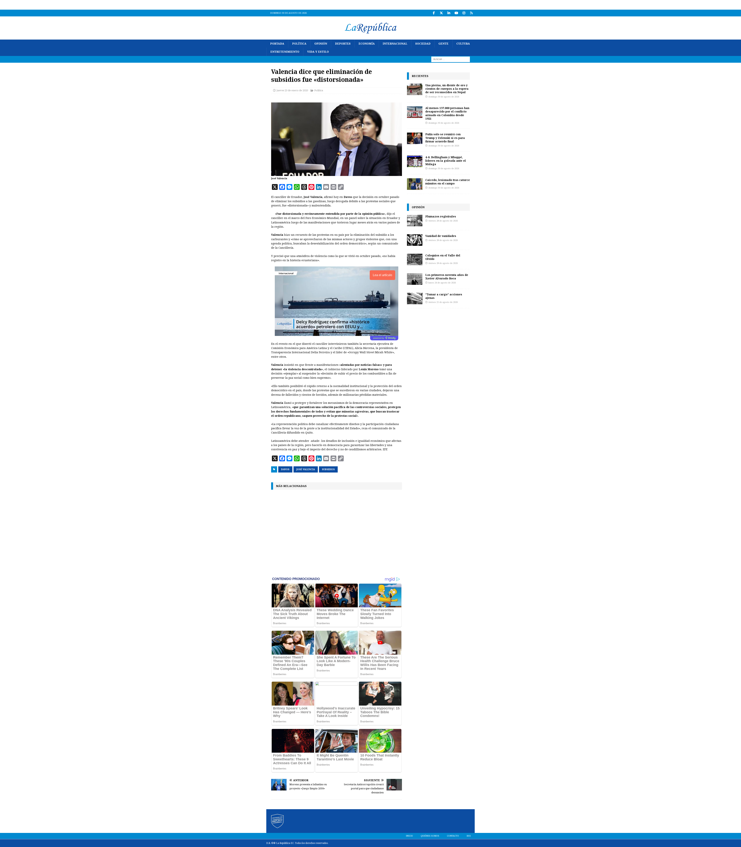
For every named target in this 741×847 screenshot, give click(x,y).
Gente (443, 43)
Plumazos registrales (440, 216)
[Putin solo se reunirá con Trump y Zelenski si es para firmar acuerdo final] (414, 138)
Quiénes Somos (430, 836)
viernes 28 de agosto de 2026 (443, 221)
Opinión (320, 43)
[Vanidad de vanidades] (414, 240)
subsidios (328, 469)
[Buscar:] (450, 59)
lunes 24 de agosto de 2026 (442, 282)
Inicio (409, 836)
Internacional (395, 43)
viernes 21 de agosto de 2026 (443, 302)
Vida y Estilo (318, 51)
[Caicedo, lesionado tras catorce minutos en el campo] (414, 184)
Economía (367, 43)
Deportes (343, 43)
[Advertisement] (336, 533)
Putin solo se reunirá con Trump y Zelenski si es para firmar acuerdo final (445, 137)
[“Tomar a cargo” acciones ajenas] (414, 298)
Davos (285, 469)
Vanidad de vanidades (440, 236)
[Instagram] (463, 13)
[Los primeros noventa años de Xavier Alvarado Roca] (414, 279)
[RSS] (471, 13)
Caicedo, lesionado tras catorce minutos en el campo (447, 181)
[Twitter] (441, 13)
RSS (469, 836)
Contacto (453, 836)
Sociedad (423, 43)
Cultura (463, 43)
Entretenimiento (284, 51)
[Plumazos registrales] (414, 220)
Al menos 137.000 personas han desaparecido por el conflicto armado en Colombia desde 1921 (447, 113)
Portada (277, 43)
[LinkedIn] (448, 13)
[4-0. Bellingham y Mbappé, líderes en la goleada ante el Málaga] (414, 161)
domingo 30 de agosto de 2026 (443, 97)
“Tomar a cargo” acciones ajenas (443, 296)
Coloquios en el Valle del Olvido (442, 257)
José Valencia (305, 469)
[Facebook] (433, 13)
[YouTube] (456, 13)
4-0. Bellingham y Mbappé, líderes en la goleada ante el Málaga (445, 160)
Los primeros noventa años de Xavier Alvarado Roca (446, 276)
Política (299, 43)
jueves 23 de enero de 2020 (292, 90)
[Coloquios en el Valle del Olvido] (414, 259)
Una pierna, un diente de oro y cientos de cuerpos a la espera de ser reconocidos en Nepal (447, 88)
